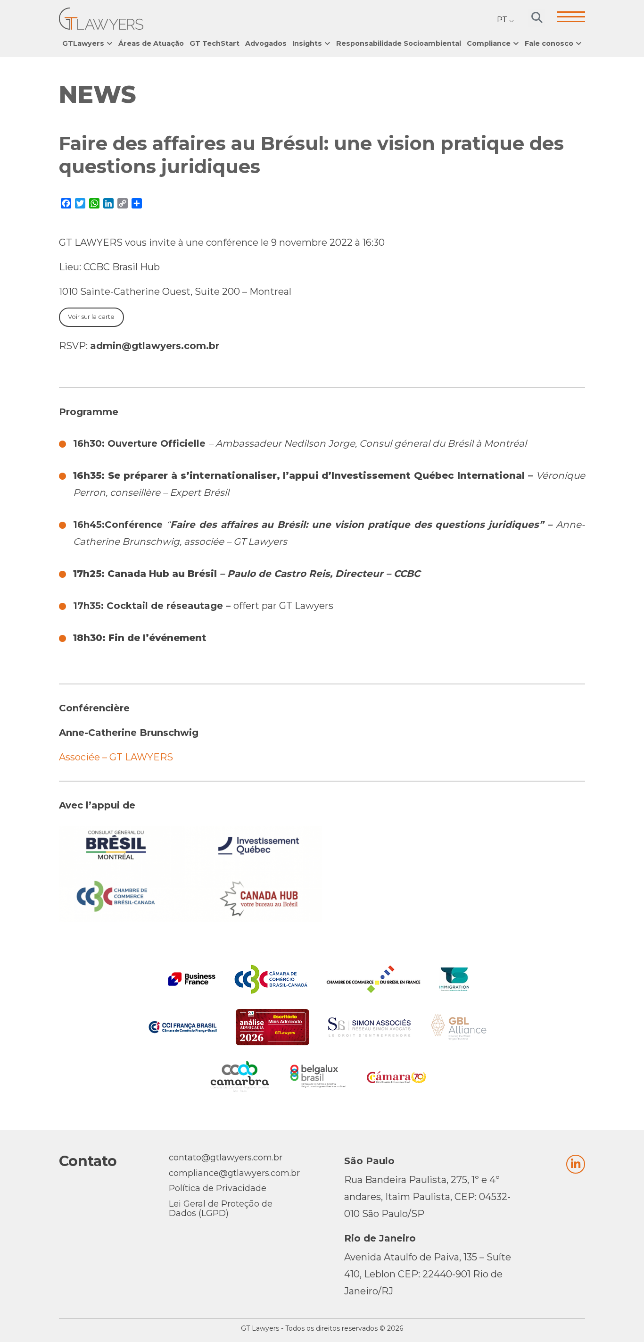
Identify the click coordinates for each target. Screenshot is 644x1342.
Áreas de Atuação (151, 43)
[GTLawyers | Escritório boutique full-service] (101, 19)
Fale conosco (549, 43)
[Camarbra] (240, 1076)
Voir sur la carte (91, 316)
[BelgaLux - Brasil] (318, 1076)
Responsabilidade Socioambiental (398, 43)
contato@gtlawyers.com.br (225, 1157)
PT (502, 19)
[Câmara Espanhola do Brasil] (396, 1076)
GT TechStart (214, 43)
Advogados (266, 43)
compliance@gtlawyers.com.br (234, 1173)
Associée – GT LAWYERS (117, 757)
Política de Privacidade (217, 1188)
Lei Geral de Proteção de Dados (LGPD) (220, 1208)
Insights (307, 43)
